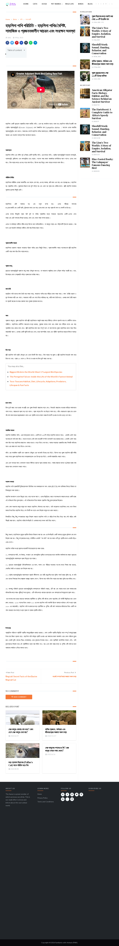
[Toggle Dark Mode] (109, 4)
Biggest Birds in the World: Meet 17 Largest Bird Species (36, 372)
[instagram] (98, 4)
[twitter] (103, 4)
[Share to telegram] (35, 43)
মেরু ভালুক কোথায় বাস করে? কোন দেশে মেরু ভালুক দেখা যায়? (20, 731)
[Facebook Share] (7, 43)
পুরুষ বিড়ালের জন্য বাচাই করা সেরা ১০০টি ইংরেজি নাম (102, 17)
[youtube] (101, 4)
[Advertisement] (96, 196)
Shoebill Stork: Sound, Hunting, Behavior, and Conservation (101, 49)
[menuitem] (26, 4)
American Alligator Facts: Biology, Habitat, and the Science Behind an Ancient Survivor (102, 95)
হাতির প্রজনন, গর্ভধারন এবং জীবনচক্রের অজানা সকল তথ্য (56, 731)
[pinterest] (106, 4)
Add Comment (20, 697)
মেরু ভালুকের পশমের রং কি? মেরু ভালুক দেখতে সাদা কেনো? (57, 749)
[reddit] (67, 799)
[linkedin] (63, 799)
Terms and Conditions (45, 802)
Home (39, 794)
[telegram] (72, 799)
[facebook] (96, 4)
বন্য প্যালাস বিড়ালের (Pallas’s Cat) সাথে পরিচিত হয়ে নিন (20, 764)
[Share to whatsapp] (31, 43)
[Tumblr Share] (26, 43)
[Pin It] (17, 43)
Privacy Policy (42, 798)
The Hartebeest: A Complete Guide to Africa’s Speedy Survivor (102, 114)
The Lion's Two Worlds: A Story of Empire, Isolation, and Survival (101, 32)
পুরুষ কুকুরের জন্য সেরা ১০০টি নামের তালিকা (100, 74)
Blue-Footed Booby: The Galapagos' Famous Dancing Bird (102, 163)
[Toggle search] (112, 4)
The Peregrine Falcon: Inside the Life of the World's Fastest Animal (41, 376)
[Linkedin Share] (21, 43)
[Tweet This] (12, 43)
